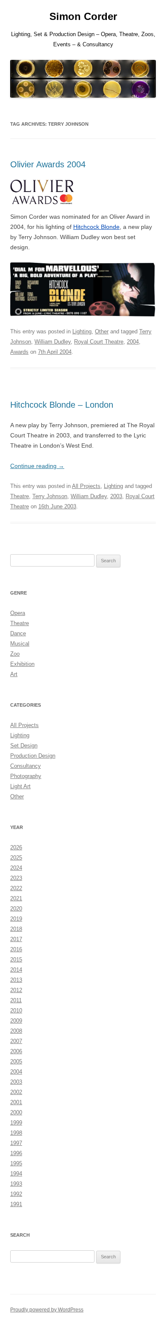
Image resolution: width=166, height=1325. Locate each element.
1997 (16, 1143)
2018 (16, 929)
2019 (16, 919)
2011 (16, 1000)
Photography (25, 776)
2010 (16, 1010)
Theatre (19, 496)
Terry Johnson (49, 496)
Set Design (23, 745)
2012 (16, 990)
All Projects (86, 486)
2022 (16, 888)
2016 (16, 949)
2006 (16, 1051)
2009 (16, 1021)
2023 (16, 878)
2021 (16, 898)
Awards (19, 352)
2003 (116, 496)
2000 (16, 1112)
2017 (16, 939)
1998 (16, 1133)
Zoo (15, 654)
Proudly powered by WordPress (46, 1310)
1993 (16, 1184)
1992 (16, 1194)
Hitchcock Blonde (96, 226)
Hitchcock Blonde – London (61, 404)
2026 (16, 847)
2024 (16, 868)
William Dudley (52, 341)
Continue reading (37, 465)
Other (102, 331)
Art (13, 674)
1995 (16, 1163)
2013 (16, 980)
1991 (16, 1204)
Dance (18, 633)
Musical (19, 643)
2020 (16, 908)
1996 (16, 1153)
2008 (16, 1031)
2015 (16, 959)
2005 (16, 1061)
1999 (16, 1122)
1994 (16, 1173)
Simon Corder (83, 16)
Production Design (32, 756)
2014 (16, 970)
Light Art (20, 786)
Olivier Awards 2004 (48, 164)
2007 (16, 1041)
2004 (133, 341)
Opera (17, 613)
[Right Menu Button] (149, 12)
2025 (16, 857)
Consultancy (25, 766)
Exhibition (22, 664)
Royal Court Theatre (98, 341)
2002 (16, 1092)
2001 (16, 1102)
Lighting (82, 331)
